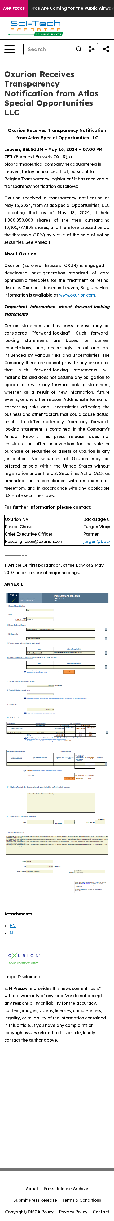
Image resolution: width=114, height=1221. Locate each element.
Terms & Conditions (81, 1200)
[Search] (78, 49)
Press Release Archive (65, 1188)
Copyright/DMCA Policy (29, 1211)
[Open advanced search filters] (91, 49)
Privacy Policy (73, 1211)
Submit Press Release (35, 1200)
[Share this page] (106, 49)
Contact (101, 1211)
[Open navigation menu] (9, 49)
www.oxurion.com (77, 295)
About (32, 1188)
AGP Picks (14, 8)
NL (13, 933)
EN (13, 925)
